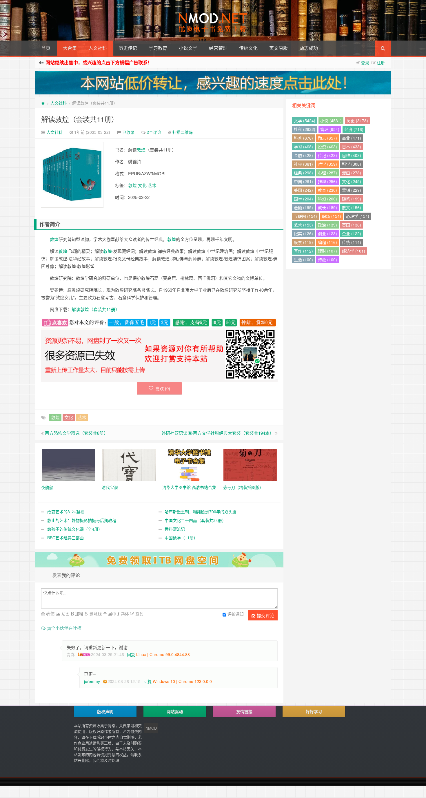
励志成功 (308, 48)
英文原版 (278, 48)
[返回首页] (43, 103)
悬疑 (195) (303, 207)
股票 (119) (303, 242)
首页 (45, 48)
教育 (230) (327, 190)
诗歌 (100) (327, 259)
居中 (111, 613)
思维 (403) (351, 155)
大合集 (70, 48)
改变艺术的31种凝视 (65, 511)
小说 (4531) (331, 120)
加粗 (78, 613)
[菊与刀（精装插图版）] (250, 464)
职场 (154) (331, 216)
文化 (142, 185)
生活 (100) (303, 259)
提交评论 (265, 615)
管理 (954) (329, 129)
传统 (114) (351, 242)
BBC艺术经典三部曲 (65, 537)
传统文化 (248, 48)
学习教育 (158, 48)
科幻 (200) (327, 199)
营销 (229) (351, 190)
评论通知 (235, 614)
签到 (138, 613)
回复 (131, 654)
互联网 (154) (305, 216)
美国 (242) (303, 190)
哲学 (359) (327, 164)
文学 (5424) (304, 120)
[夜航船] (68, 464)
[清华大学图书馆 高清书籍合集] (189, 464)
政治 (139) (327, 225)
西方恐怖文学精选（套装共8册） (76, 433)
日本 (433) (351, 146)
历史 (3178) (357, 120)
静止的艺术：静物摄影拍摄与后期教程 (81, 520)
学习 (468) (303, 146)
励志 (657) (327, 138)
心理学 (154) (357, 216)
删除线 (95, 613)
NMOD (151, 728)
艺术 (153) (303, 225)
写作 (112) (303, 251)
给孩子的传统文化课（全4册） (74, 529)
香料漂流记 (175, 529)
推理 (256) (327, 181)
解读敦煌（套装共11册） (79, 119)
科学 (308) (351, 164)
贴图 (65, 613)
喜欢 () (162, 388)
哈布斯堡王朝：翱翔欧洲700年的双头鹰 (200, 511)
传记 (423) (327, 155)
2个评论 (154, 132)
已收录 (128, 132)
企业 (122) (351, 233)
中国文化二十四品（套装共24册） (195, 520)
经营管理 (218, 48)
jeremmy (92, 681)
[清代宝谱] (129, 464)
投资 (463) (327, 146)
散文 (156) (351, 207)
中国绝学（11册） (181, 537)
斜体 (124, 613)
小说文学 (188, 48)
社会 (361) (303, 164)
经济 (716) (353, 129)
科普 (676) (303, 138)
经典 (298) (303, 173)
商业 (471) (351, 138)
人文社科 (97, 48)
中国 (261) (303, 181)
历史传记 (128, 48)
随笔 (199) (351, 199)
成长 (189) (327, 207)
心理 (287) (327, 173)
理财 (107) (327, 251)
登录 (365, 62)
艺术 (152, 185)
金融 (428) (303, 155)
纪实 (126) (303, 233)
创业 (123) (327, 233)
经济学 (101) (353, 251)
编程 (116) (327, 242)
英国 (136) (351, 225)
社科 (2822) (304, 129)
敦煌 (141, 150)
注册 (381, 62)
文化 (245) (351, 181)
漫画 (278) (351, 173)
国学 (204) (303, 199)
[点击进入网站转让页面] (213, 82)
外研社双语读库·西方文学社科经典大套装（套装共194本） (217, 433)
